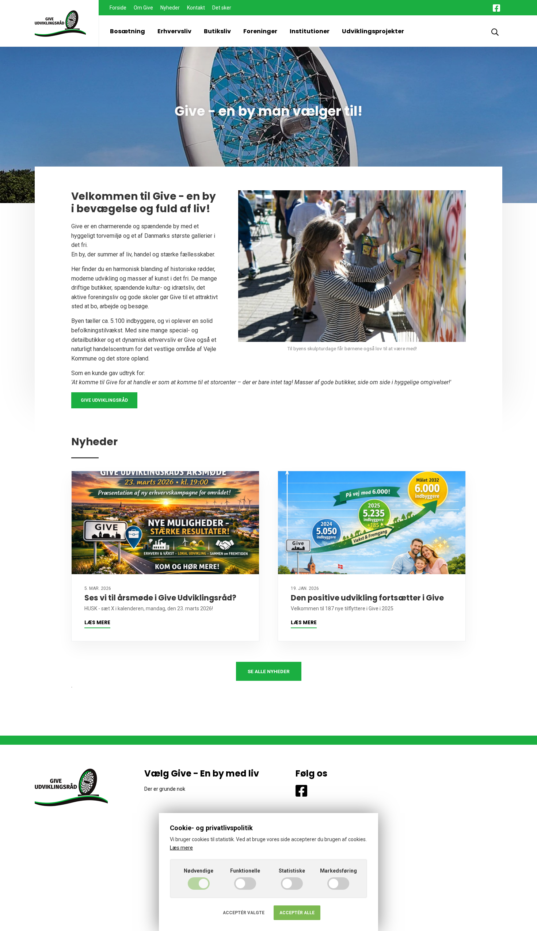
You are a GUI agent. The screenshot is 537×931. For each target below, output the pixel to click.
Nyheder (170, 8)
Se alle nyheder (269, 671)
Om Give (143, 8)
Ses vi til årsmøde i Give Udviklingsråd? (160, 597)
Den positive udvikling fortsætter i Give (367, 597)
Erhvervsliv (174, 31)
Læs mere (97, 622)
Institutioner (310, 31)
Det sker (221, 8)
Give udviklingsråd (104, 400)
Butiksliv (217, 31)
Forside (118, 8)
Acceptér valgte (243, 912)
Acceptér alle (297, 912)
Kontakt (196, 8)
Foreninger (260, 31)
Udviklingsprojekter (373, 31)
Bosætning (127, 31)
